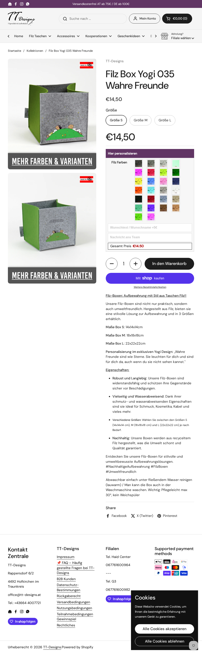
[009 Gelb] (139, 181)
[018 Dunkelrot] (151, 199)
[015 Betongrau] (163, 190)
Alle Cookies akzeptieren (164, 628)
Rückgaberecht (69, 596)
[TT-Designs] (21, 18)
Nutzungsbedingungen (74, 608)
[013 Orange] (139, 190)
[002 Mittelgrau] (151, 163)
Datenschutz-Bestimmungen (68, 587)
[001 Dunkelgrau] (139, 163)
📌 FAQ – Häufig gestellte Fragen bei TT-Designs (75, 568)
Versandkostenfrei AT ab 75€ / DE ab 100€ (100, 4)
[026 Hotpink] (151, 216)
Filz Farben (119, 162)
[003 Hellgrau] (163, 163)
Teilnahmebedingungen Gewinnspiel (75, 616)
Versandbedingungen (73, 602)
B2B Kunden (66, 579)
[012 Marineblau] (176, 181)
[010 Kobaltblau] (151, 181)
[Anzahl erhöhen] (135, 264)
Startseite (14, 51)
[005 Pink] (139, 172)
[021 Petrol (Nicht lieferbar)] (139, 207)
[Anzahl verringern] (112, 264)
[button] (177, 19)
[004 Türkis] (176, 163)
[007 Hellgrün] (163, 172)
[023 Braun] (163, 207)
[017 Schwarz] (139, 199)
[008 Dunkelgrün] (176, 172)
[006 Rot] (151, 172)
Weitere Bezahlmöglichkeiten (150, 287)
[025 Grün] (139, 216)
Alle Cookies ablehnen (164, 641)
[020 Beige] (176, 199)
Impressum (65, 557)
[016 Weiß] (176, 190)
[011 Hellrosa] (163, 181)
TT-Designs (52, 647)
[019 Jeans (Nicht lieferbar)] (163, 199)
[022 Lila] (151, 207)
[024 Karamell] (176, 207)
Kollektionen (35, 51)
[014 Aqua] (151, 190)
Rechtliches (66, 625)
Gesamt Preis (127, 246)
